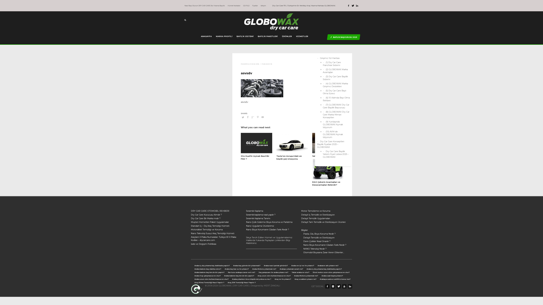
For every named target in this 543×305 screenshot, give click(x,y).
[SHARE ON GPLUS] (253, 117)
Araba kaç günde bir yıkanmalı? (246, 266)
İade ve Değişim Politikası (203, 244)
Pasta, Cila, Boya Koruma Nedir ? (319, 234)
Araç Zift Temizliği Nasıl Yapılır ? (242, 283)
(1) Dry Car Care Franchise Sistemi (332, 64)
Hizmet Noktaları (234, 6)
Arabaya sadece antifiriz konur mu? (335, 279)
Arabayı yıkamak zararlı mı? (291, 269)
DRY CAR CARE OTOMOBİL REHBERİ (210, 211)
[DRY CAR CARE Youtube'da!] (344, 286)
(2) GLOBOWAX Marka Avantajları (335, 71)
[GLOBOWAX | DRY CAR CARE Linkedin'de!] (357, 6)
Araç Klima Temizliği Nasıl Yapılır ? (209, 283)
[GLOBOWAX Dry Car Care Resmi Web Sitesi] (350, 286)
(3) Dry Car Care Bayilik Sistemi (335, 78)
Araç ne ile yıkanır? (283, 279)
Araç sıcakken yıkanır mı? (305, 279)
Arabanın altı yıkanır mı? (328, 266)
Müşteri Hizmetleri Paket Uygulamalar (210, 222)
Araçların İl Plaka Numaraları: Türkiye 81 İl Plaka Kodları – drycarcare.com (213, 238)
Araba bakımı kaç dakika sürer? (207, 269)
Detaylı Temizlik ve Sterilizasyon (319, 237)
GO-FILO (246, 6)
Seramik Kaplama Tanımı (258, 218)
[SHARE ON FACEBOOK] (248, 117)
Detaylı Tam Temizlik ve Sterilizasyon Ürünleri (323, 222)
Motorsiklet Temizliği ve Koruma (207, 229)
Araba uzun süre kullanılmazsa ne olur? (211, 279)
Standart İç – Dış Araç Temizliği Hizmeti (210, 226)
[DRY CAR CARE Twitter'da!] (339, 286)
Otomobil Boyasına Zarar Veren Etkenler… (323, 252)
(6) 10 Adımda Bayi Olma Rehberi (336, 99)
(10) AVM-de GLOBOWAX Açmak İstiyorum (333, 134)
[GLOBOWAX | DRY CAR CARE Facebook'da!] (348, 6)
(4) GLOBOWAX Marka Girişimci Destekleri (335, 85)
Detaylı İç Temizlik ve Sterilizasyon (318, 214)
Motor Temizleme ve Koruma (315, 211)
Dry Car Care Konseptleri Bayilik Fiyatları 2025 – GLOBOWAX (330, 144)
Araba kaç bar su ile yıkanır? (237, 269)
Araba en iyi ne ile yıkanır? (302, 266)
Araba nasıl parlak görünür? (276, 266)
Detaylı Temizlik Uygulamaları (315, 218)
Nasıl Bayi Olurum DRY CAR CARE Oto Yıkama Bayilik (205, 6)
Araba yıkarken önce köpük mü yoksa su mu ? (251, 279)
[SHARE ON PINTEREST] (258, 117)
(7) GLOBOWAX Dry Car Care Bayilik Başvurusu (336, 106)
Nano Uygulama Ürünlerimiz (260, 226)
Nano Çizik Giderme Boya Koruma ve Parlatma (269, 222)
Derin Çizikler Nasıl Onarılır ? (316, 241)
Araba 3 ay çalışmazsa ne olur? (207, 276)
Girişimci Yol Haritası (330, 58)
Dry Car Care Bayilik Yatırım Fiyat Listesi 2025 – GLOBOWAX (336, 154)
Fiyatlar (255, 6)
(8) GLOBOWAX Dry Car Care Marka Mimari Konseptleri (336, 115)
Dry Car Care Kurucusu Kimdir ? (206, 214)
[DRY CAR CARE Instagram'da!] (333, 286)
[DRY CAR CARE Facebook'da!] (327, 286)
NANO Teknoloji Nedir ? (315, 249)
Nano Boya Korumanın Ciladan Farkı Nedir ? (267, 229)
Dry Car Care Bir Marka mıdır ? (205, 218)
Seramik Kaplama (254, 211)
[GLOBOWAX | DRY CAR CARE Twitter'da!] (353, 6)
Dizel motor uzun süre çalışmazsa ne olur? (331, 272)
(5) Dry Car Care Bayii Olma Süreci (334, 92)
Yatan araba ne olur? (300, 272)
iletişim (263, 6)
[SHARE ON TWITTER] (243, 117)
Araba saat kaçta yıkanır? (332, 276)
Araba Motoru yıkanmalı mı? (264, 269)
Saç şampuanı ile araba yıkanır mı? (273, 272)
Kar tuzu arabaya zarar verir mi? (241, 272)
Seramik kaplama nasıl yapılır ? (260, 214)
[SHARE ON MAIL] (263, 117)
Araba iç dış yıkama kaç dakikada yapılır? (212, 266)
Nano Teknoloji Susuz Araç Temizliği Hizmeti (212, 233)
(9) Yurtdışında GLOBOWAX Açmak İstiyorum (333, 124)
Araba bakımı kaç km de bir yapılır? (209, 272)
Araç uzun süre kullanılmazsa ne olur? (274, 276)
